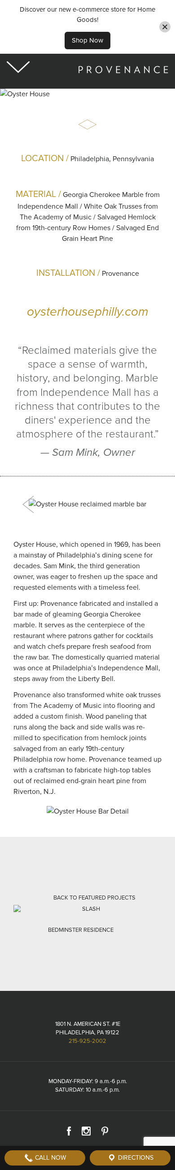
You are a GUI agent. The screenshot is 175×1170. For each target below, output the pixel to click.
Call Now (49, 1157)
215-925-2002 (87, 1041)
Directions (134, 1157)
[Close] (165, 26)
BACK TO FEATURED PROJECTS (94, 897)
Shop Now (87, 40)
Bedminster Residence (81, 930)
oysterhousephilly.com (88, 311)
